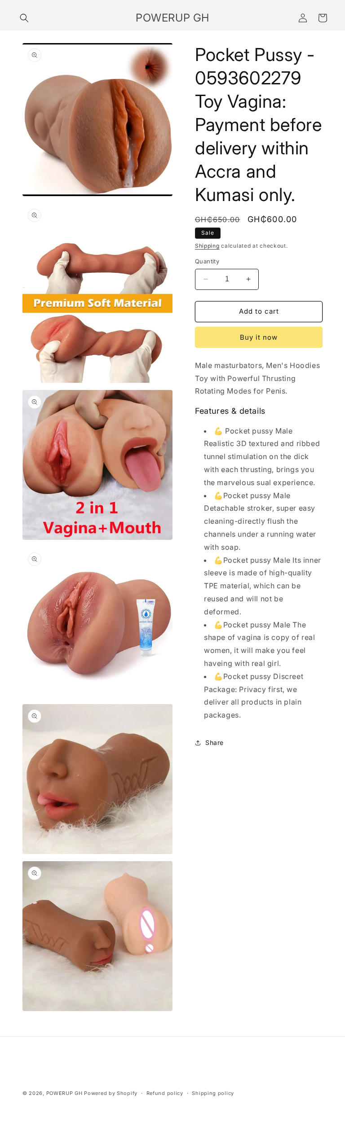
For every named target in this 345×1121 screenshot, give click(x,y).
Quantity (207, 261)
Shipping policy (213, 1093)
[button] (24, 18)
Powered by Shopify (110, 1093)
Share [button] (214, 742)
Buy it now (259, 337)
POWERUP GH (64, 1093)
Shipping (207, 245)
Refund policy (164, 1093)
